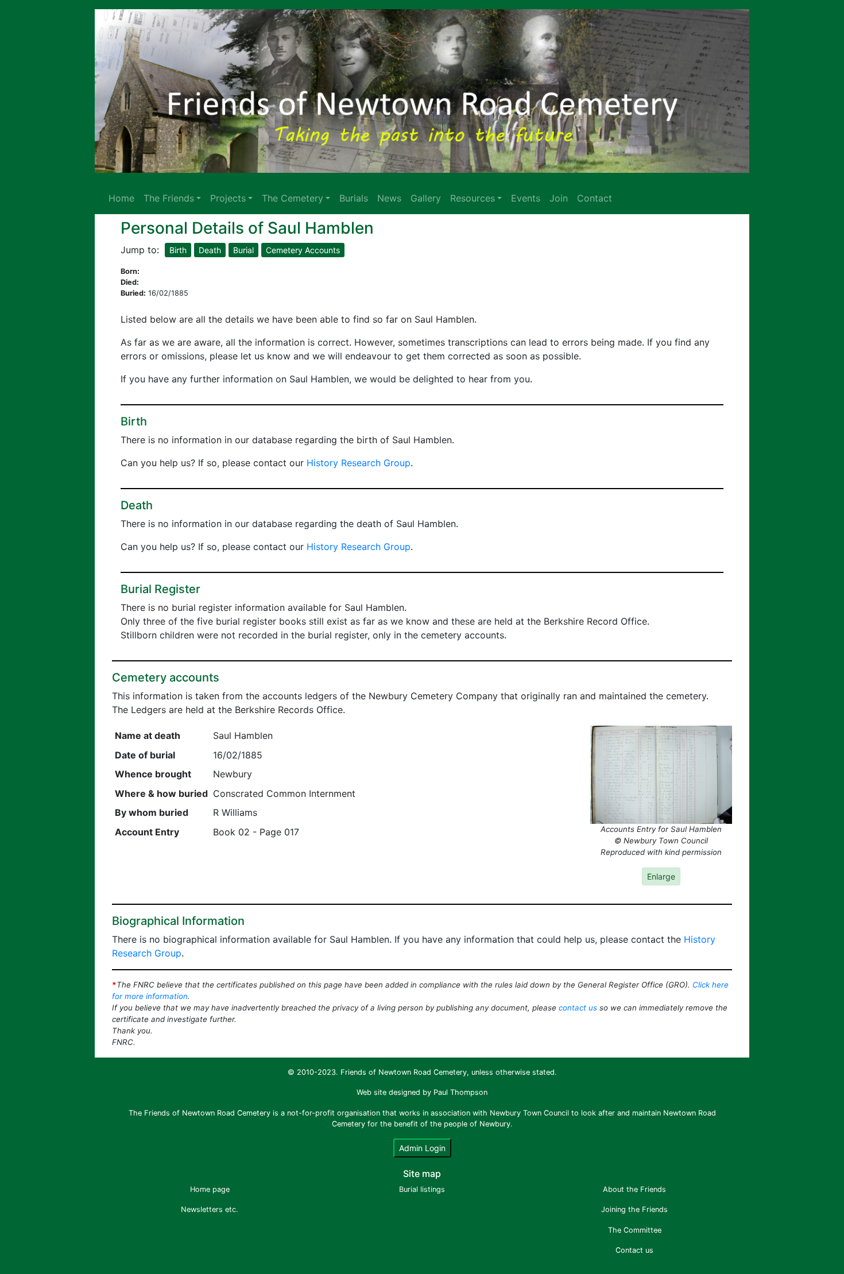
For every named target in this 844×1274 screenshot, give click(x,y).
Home (121, 198)
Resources (472, 198)
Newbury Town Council (529, 1113)
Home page (210, 1189)
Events (525, 198)
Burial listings (422, 1189)
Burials (353, 198)
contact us (578, 1007)
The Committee (634, 1230)
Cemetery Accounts (303, 250)
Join (558, 198)
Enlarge (661, 876)
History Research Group (359, 462)
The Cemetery (292, 198)
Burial (243, 250)
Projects (228, 198)
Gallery (426, 198)
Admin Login (422, 1148)
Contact (594, 198)
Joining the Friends (634, 1209)
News (389, 198)
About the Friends (634, 1189)
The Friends (169, 198)
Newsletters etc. (209, 1209)
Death (210, 250)
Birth (178, 250)
